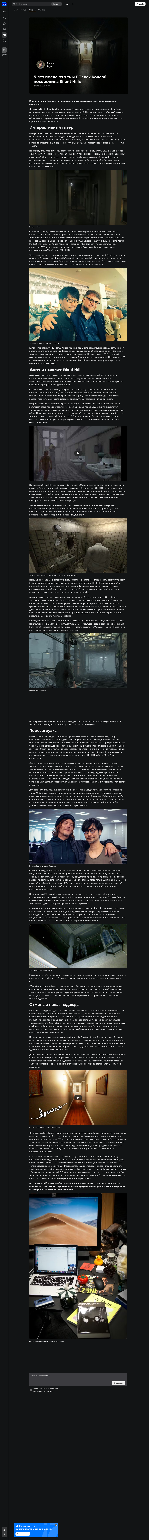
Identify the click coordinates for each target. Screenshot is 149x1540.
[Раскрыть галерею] (78, 197)
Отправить (118, 1383)
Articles (32, 10)
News (23, 10)
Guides (41, 10)
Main (16, 10)
